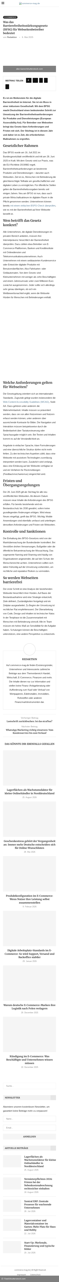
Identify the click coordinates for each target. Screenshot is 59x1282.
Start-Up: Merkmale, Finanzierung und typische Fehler (39, 1245)
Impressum (21, 1274)
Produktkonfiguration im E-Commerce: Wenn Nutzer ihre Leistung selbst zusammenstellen (29, 899)
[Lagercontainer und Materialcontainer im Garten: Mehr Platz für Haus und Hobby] (12, 1225)
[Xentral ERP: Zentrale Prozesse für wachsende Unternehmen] (12, 1206)
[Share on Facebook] (35, 80)
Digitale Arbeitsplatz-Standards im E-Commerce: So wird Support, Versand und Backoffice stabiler (29, 954)
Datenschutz (35, 1274)
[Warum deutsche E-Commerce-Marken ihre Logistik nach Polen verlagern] (29, 983)
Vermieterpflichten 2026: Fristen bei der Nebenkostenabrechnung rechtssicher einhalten (38, 1184)
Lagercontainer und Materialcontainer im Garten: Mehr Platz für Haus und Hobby (40, 1225)
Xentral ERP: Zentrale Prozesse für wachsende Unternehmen (37, 1204)
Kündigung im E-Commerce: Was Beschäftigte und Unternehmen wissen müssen (29, 1060)
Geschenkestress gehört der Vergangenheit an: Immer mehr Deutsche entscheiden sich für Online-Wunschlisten (29, 844)
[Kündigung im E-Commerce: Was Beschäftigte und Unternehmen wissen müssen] (29, 1034)
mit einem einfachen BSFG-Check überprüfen (32, 205)
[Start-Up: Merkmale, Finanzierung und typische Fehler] (12, 1247)
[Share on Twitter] (41, 80)
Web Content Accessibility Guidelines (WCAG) (26, 402)
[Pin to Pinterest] (46, 80)
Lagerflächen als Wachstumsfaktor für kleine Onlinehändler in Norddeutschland (40, 1161)
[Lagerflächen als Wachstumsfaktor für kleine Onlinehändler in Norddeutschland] (29, 768)
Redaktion (12, 37)
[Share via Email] (7, 86)
